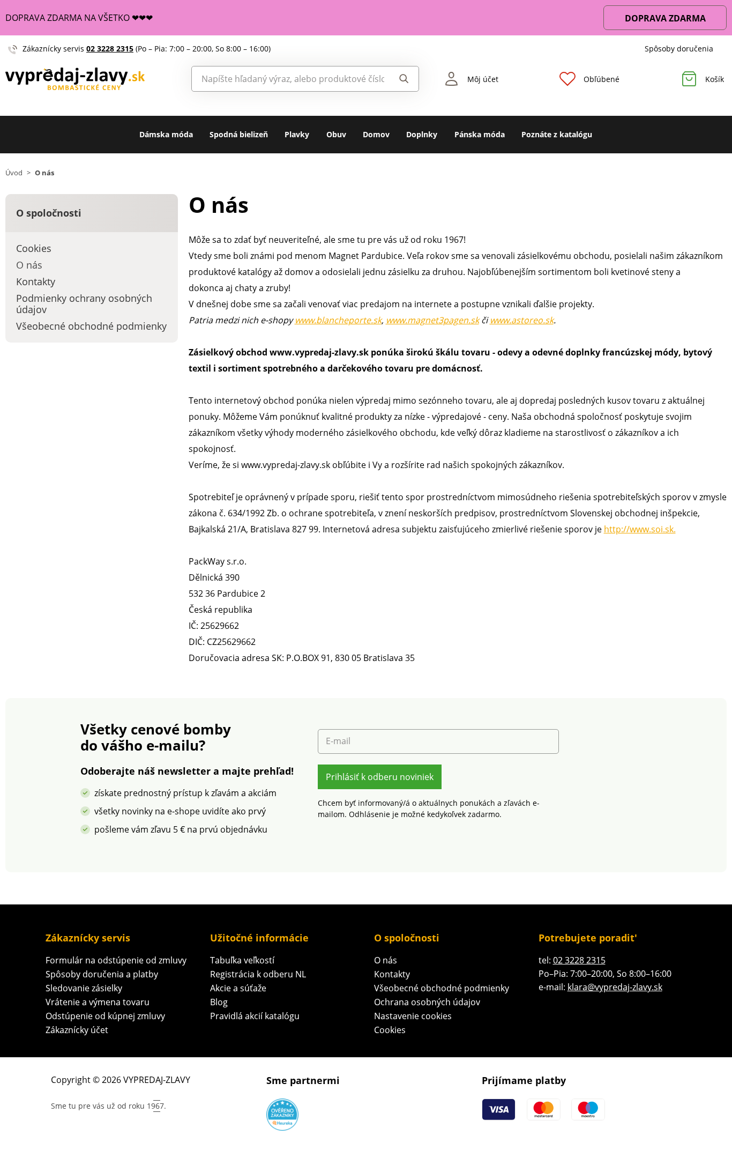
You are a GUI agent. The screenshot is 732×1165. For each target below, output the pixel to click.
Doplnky (421, 134)
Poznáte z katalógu (556, 134)
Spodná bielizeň (239, 134)
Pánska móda (479, 134)
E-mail (338, 741)
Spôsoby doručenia (679, 48)
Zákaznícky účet (77, 1030)
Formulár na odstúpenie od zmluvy (116, 960)
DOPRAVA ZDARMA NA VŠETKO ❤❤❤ (79, 18)
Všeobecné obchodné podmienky (441, 988)
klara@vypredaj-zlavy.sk (614, 987)
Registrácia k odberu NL (258, 974)
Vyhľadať (401, 78)
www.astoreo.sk (522, 320)
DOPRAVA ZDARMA (665, 18)
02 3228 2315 (109, 48)
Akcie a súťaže (238, 988)
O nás (385, 960)
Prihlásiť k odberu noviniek (380, 777)
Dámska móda (166, 134)
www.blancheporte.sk (338, 320)
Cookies (390, 1030)
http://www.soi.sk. (640, 529)
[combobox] (288, 78)
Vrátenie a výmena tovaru (98, 1002)
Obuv (336, 134)
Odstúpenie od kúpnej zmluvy (105, 1016)
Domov (376, 134)
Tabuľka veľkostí (242, 960)
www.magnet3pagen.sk (432, 320)
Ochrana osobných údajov (427, 1002)
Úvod (14, 173)
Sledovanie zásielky (84, 988)
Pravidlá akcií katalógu (255, 1016)
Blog (219, 1002)
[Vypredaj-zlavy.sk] (91, 79)
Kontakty (392, 974)
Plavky (297, 134)
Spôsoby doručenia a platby (102, 974)
